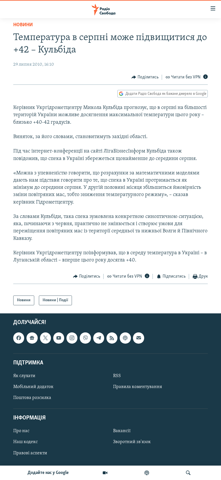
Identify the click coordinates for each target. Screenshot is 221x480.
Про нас (21, 431)
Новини (23, 25)
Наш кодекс (25, 442)
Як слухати (24, 376)
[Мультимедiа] (105, 473)
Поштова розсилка (32, 398)
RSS (117, 376)
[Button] (145, 77)
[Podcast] (125, 338)
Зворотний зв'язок (132, 442)
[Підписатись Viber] (85, 338)
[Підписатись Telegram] (98, 338)
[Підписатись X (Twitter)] (45, 338)
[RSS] (111, 338)
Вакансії (122, 431)
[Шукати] (188, 473)
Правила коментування (137, 387)
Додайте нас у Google (48, 472)
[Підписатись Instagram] (71, 338)
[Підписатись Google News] (31, 338)
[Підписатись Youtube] (58, 338)
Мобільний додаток (33, 387)
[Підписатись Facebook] (18, 338)
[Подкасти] (146, 473)
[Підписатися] (138, 338)
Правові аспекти (30, 453)
